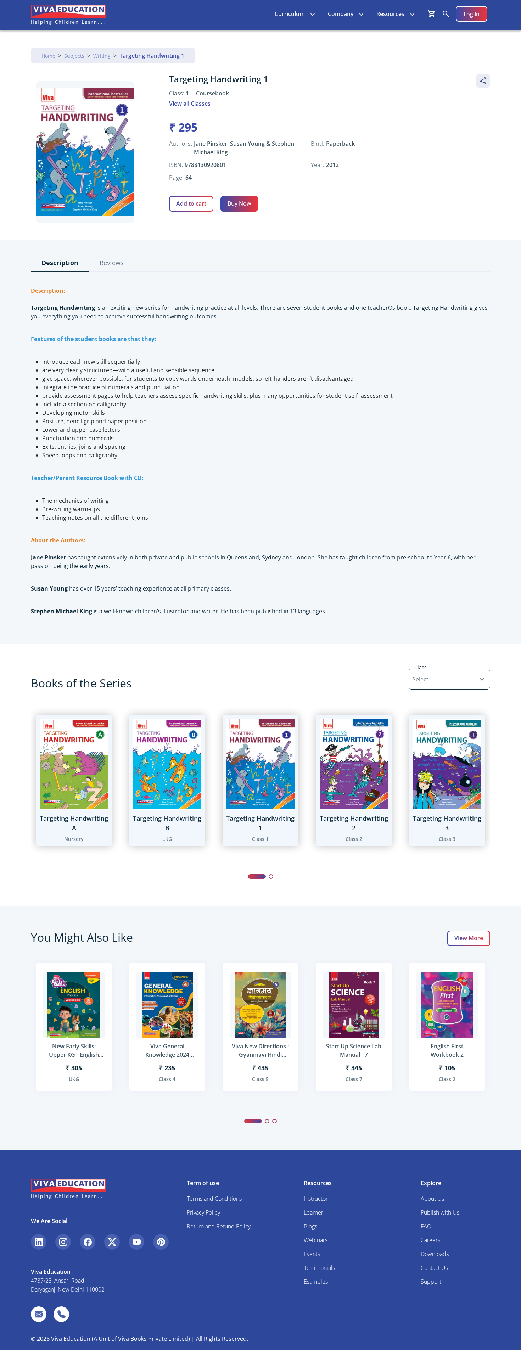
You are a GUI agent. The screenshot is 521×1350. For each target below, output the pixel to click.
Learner (313, 1212)
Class (420, 667)
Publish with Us (440, 1212)
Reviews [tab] (112, 262)
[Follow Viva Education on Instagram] (63, 1242)
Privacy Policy (203, 1212)
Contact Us (434, 1268)
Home (48, 55)
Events (312, 1254)
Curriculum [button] (290, 14)
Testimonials (319, 1268)
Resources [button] (390, 14)
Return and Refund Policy (219, 1226)
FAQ (426, 1226)
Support (431, 1281)
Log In (472, 14)
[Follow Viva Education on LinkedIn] (38, 1242)
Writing (102, 55)
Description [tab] (59, 262)
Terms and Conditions (214, 1199)
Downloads (435, 1254)
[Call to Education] (61, 1314)
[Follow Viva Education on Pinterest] (161, 1242)
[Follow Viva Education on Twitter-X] (112, 1242)
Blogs (310, 1226)
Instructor (316, 1199)
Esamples (316, 1281)
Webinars (315, 1240)
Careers (430, 1240)
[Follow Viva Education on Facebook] (87, 1242)
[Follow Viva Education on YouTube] (136, 1242)
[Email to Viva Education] (38, 1314)
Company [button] (340, 14)
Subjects (74, 55)
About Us (432, 1199)
